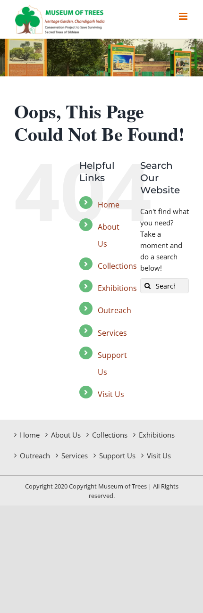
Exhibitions (117, 288)
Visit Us (111, 394)
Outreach (114, 310)
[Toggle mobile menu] (184, 16)
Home (108, 204)
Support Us (117, 455)
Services (112, 333)
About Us (66, 434)
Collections (117, 266)
